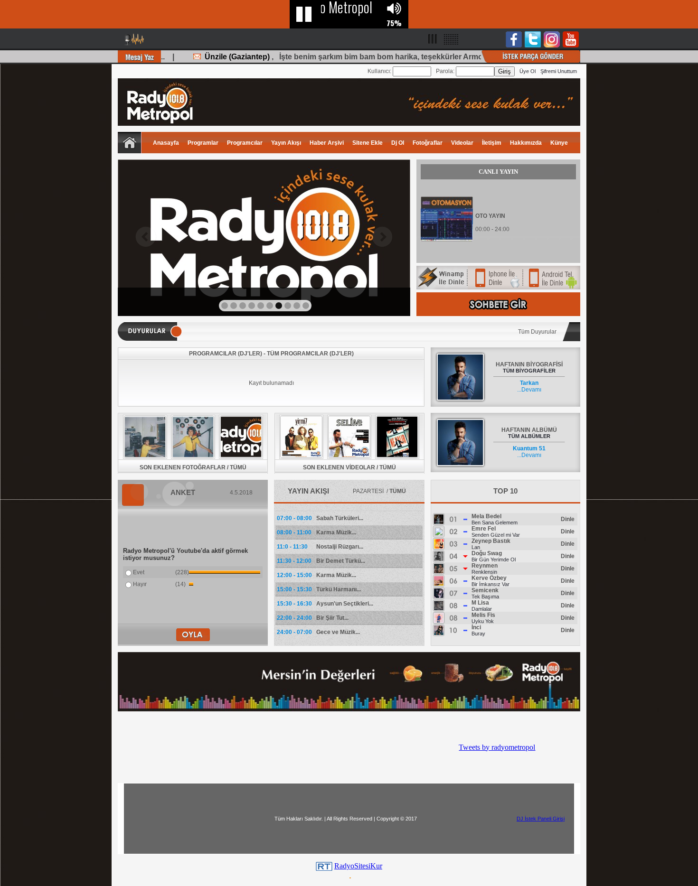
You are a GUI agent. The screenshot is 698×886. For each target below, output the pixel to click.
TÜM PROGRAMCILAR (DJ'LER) (310, 353)
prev (145, 237)
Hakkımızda (526, 143)
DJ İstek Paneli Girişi (541, 818)
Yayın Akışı (286, 143)
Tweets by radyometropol (497, 747)
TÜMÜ (238, 467)
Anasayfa (166, 143)
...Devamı (529, 386)
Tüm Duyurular (537, 331)
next (382, 237)
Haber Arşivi (327, 143)
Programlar (203, 143)
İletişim (491, 143)
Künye (559, 143)
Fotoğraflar (428, 143)
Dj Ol (397, 143)
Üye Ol (527, 71)
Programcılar (245, 143)
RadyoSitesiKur (358, 866)
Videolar (462, 143)
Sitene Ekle (367, 143)
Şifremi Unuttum (558, 71)
